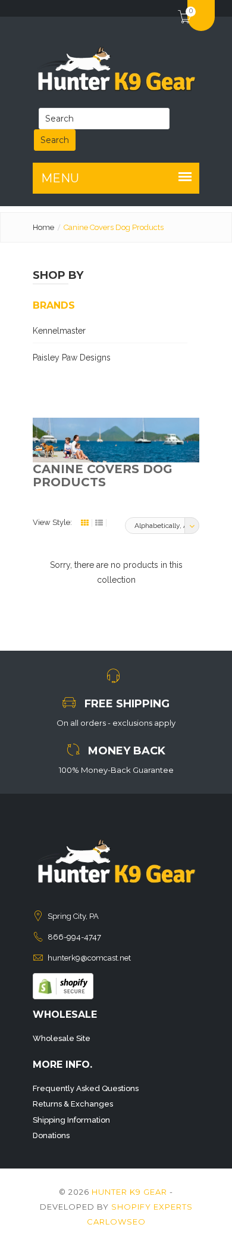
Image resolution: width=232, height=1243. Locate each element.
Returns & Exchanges (73, 1103)
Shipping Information (71, 1119)
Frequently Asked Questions (86, 1088)
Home (43, 227)
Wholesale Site (61, 1038)
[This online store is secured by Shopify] (63, 985)
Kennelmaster (59, 330)
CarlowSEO (116, 1221)
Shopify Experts (152, 1206)
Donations (51, 1135)
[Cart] (180, 8)
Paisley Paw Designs (72, 357)
